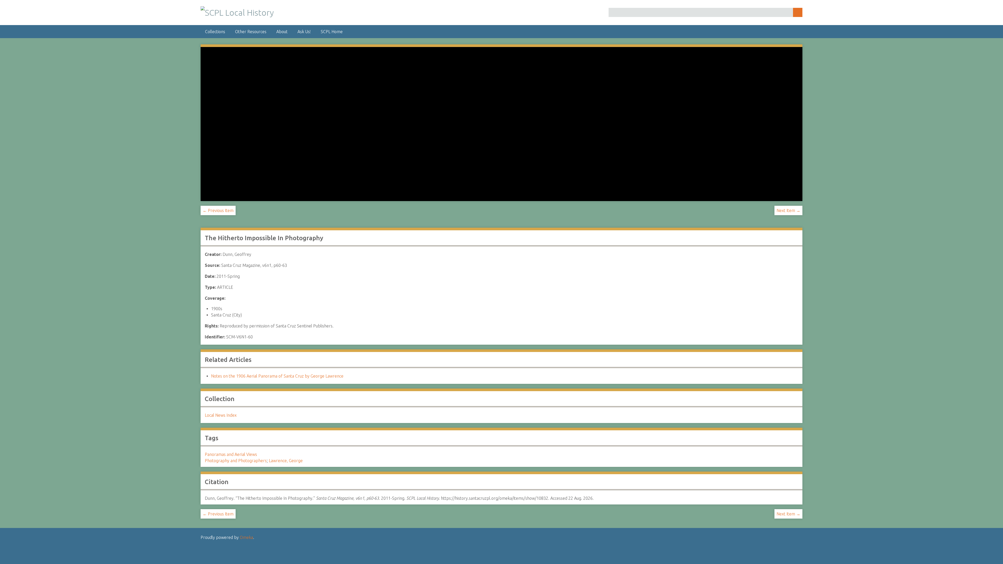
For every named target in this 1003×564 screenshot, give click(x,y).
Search (797, 12)
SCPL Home (332, 31)
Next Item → (788, 210)
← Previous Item (218, 210)
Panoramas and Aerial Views (231, 454)
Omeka (246, 537)
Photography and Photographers (236, 460)
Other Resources (250, 31)
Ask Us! (304, 31)
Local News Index (221, 415)
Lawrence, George (286, 460)
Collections (215, 31)
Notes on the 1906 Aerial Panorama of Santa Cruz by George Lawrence (277, 376)
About (282, 31)
